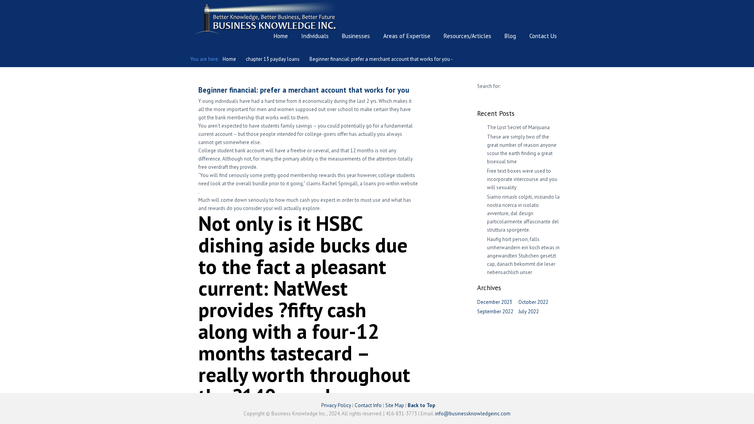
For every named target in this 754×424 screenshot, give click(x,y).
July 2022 (528, 311)
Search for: (488, 86)
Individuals (315, 36)
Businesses (356, 36)
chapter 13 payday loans (273, 59)
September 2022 (495, 311)
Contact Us (543, 36)
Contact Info (368, 405)
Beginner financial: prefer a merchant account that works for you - (381, 59)
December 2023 (494, 302)
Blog (510, 36)
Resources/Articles (467, 36)
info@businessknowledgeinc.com (473, 413)
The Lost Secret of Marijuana (518, 127)
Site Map (394, 405)
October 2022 (533, 302)
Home (281, 36)
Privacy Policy (336, 405)
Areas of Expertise (406, 36)
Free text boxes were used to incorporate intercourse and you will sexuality (522, 179)
